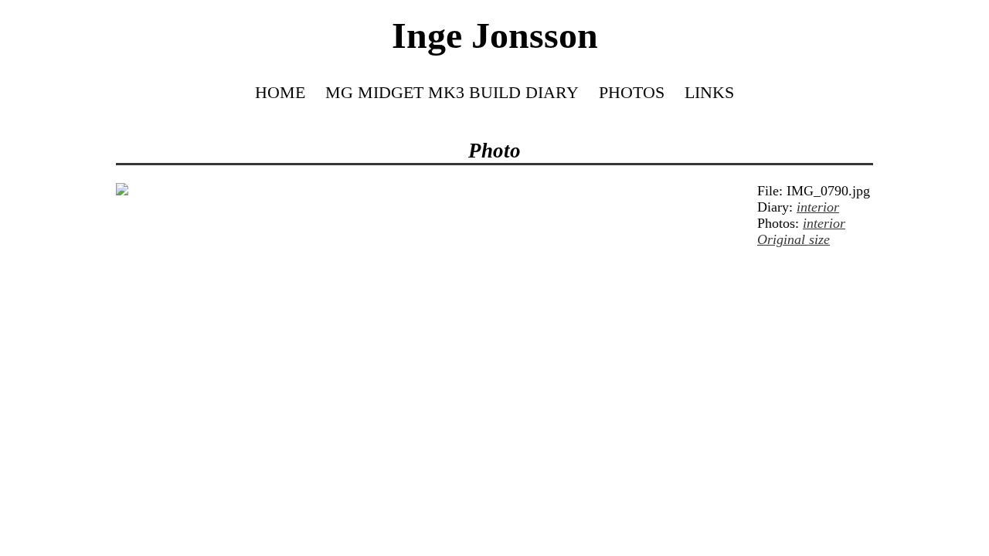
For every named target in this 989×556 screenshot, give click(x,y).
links (709, 92)
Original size (793, 239)
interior (818, 207)
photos (631, 92)
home (280, 92)
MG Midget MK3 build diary (452, 92)
